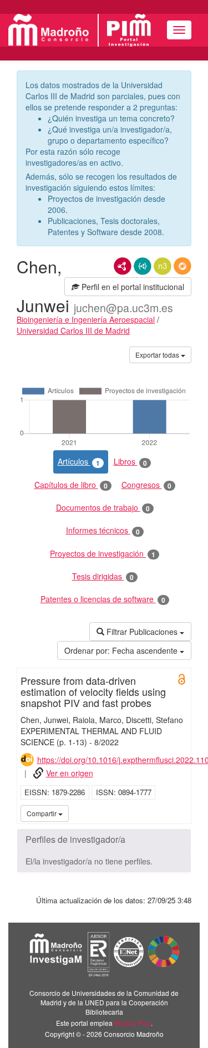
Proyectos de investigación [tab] (102, 553)
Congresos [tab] (146, 485)
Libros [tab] (130, 461)
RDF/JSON (182, 266)
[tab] (104, 839)
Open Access (181, 679)
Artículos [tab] (79, 461)
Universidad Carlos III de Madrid (73, 330)
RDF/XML (122, 266)
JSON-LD (142, 266)
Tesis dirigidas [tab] (103, 576)
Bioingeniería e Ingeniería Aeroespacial (86, 319)
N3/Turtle (162, 266)
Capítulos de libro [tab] (71, 485)
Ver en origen (69, 773)
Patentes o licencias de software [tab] (102, 599)
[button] (104, 839)
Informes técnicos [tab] (103, 530)
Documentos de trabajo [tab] (103, 507)
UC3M (180, 813)
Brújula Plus (132, 1022)
